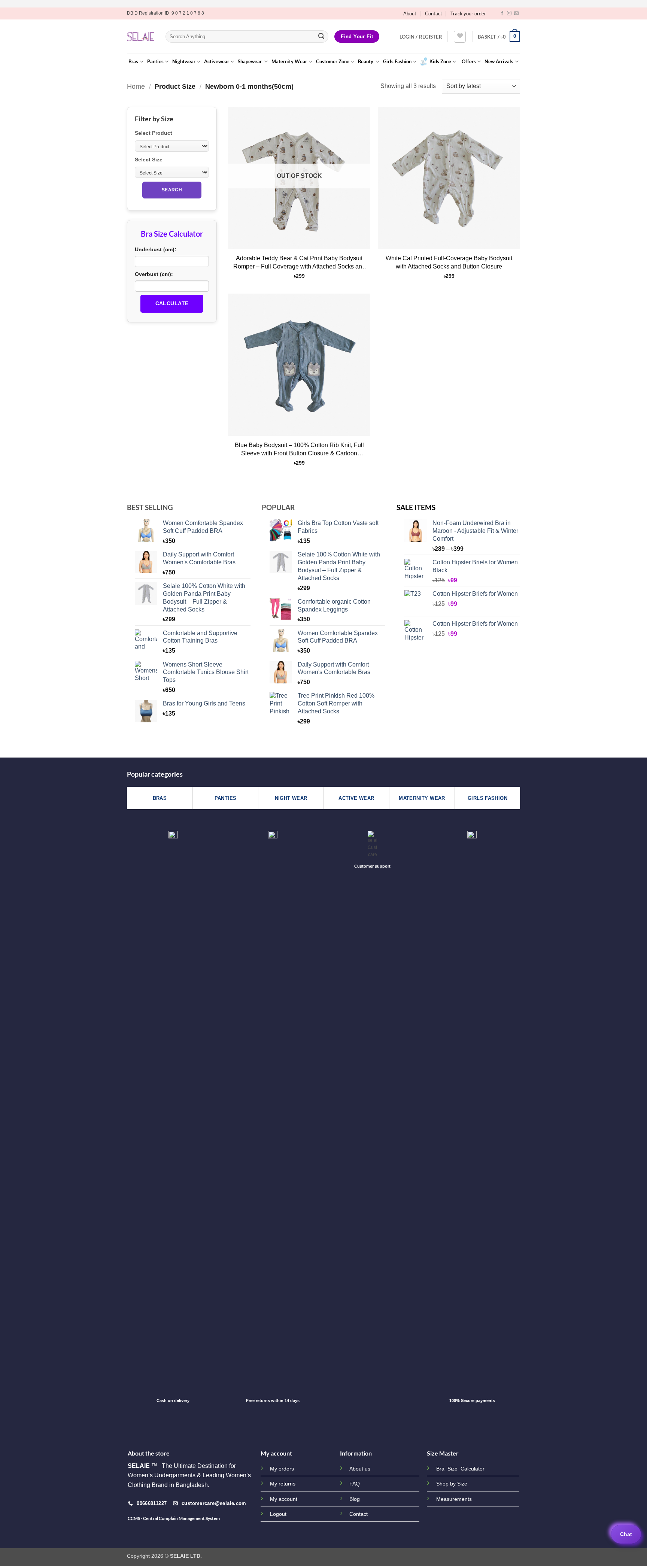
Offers (469, 61)
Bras (133, 61)
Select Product (153, 133)
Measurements (454, 1499)
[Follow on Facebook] (502, 13)
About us (359, 1469)
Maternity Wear (289, 61)
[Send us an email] (516, 13)
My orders (282, 1469)
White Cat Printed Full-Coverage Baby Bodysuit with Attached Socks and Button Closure (449, 262)
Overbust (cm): (154, 274)
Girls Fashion (397, 61)
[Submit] (321, 36)
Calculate (172, 303)
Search (172, 189)
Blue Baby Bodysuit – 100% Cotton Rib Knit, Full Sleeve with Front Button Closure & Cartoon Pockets (299, 450)
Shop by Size (451, 1484)
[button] (421, 36)
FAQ (354, 1484)
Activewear (216, 61)
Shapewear (250, 61)
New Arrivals (499, 61)
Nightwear (183, 61)
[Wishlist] (460, 37)
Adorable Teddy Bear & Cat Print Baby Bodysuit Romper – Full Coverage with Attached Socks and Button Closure (299, 263)
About (409, 13)
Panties (155, 61)
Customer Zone (332, 61)
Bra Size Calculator (460, 1469)
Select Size (148, 160)
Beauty (366, 61)
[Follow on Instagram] (509, 13)
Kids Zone (440, 61)
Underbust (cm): (155, 249)
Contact (433, 13)
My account (283, 1499)
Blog (354, 1499)
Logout (278, 1514)
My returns (282, 1484)
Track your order (468, 13)
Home (136, 86)
